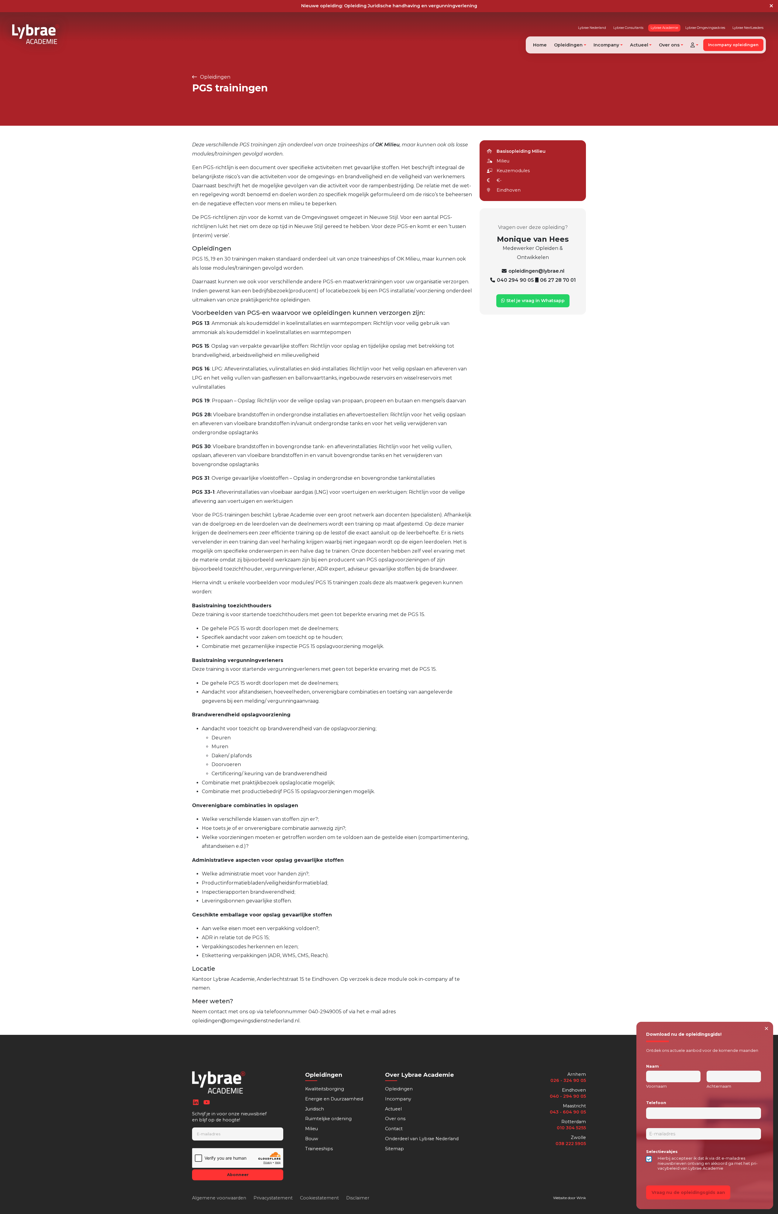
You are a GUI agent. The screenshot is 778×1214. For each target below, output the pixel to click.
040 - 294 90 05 (568, 1096)
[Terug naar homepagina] (35, 34)
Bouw (311, 1138)
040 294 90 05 (516, 280)
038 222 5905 (571, 1143)
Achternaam (719, 1086)
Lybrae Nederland (592, 28)
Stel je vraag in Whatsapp (535, 300)
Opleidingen (214, 77)
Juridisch (314, 1109)
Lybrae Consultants (628, 28)
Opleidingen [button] (568, 45)
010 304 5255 (571, 1127)
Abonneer (238, 1174)
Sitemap (394, 1148)
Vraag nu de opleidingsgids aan (688, 1192)
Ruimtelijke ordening (328, 1118)
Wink (581, 1197)
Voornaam (656, 1086)
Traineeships (319, 1148)
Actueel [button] (639, 45)
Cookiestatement (319, 1198)
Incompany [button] (606, 45)
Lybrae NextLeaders (747, 28)
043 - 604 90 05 (568, 1112)
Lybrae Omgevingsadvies (705, 28)
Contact (394, 1128)
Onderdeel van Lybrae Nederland (422, 1138)
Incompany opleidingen (733, 45)
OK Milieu (387, 145)
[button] (694, 45)
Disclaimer (357, 1198)
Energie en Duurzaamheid (334, 1099)
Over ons (395, 1118)
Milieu (311, 1128)
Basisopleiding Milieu (521, 151)
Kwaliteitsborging (324, 1089)
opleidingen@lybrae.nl (536, 271)
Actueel (393, 1109)
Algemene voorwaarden (219, 1198)
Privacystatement (273, 1198)
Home (540, 45)
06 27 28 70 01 (558, 280)
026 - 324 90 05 (568, 1080)
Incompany (398, 1099)
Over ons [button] (669, 45)
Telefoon (656, 1102)
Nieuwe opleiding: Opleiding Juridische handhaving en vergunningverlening (389, 6)
